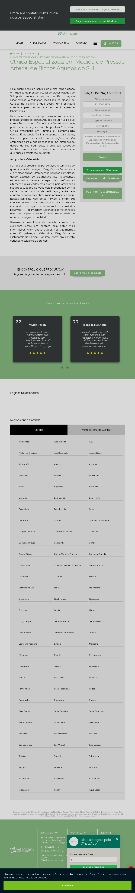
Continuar (67, 885)
